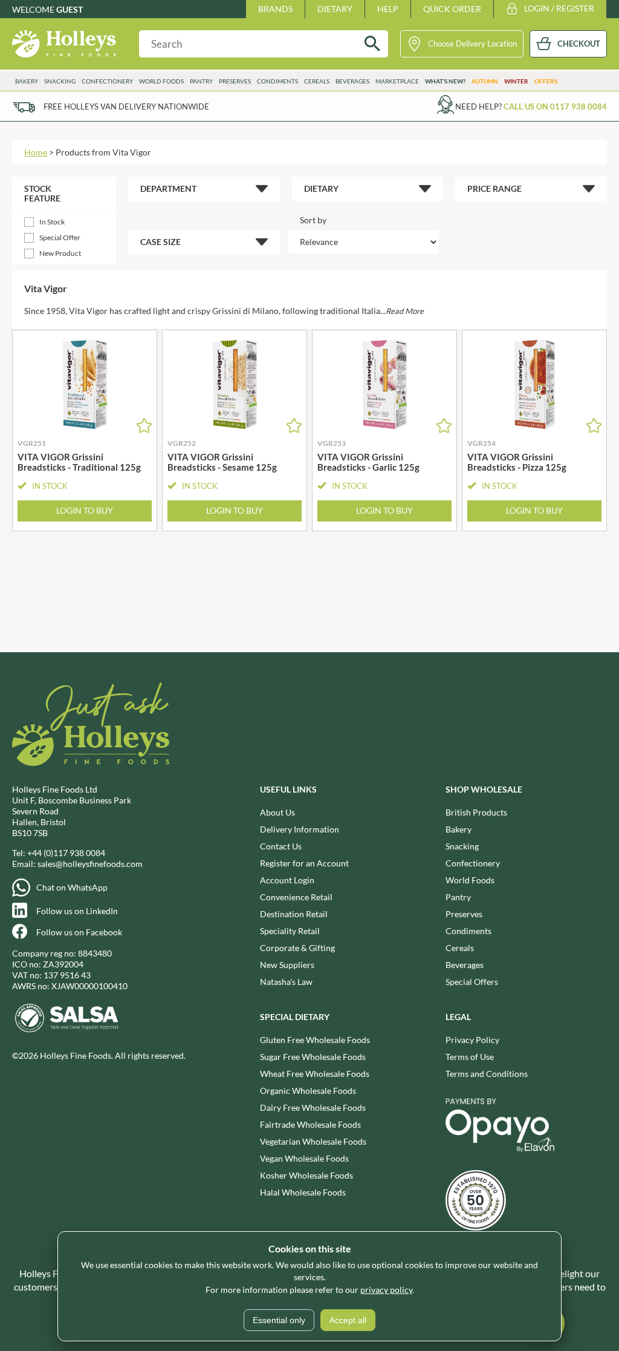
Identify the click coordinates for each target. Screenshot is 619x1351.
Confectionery (473, 863)
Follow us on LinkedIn (77, 911)
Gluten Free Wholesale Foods (315, 1040)
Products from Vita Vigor (103, 152)
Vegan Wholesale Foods (304, 1158)
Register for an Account (304, 863)
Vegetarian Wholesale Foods (313, 1141)
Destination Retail (294, 914)
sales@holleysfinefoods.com (90, 864)
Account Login (287, 880)
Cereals (460, 948)
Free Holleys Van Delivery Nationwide (126, 106)
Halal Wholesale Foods (303, 1192)
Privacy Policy (472, 1040)
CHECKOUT (578, 43)
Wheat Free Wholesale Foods (314, 1073)
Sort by (313, 220)
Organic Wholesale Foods (308, 1090)
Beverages (465, 965)
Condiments (468, 931)
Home (35, 152)
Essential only (279, 1320)
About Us (277, 812)
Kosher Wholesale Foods (306, 1175)
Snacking (462, 846)
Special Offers (472, 981)
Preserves (464, 914)
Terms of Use (470, 1057)
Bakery (459, 829)
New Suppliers (287, 965)
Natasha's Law (286, 981)
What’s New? (445, 81)
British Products (476, 812)
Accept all (347, 1320)
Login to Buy (84, 510)
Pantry (458, 897)
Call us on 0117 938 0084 (555, 106)
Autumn (485, 81)
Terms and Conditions (487, 1073)
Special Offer (59, 237)
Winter (516, 81)
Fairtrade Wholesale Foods (310, 1124)
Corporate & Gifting (297, 948)
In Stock (52, 221)
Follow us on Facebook (79, 932)
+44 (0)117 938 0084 (66, 853)
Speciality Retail (290, 931)
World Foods (470, 880)
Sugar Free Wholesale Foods (313, 1057)
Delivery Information (299, 829)
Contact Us (281, 846)
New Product (60, 253)
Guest (69, 9)
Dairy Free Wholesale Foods (313, 1107)
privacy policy (386, 1289)
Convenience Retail (296, 897)
